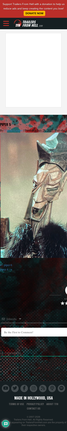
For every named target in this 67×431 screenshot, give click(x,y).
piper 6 (8, 265)
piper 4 (4, 269)
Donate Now (34, 13)
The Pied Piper (11, 117)
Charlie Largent (13, 130)
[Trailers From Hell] (17, 23)
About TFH (52, 404)
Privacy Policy (35, 404)
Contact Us (33, 408)
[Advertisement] (33, 70)
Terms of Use (16, 404)
